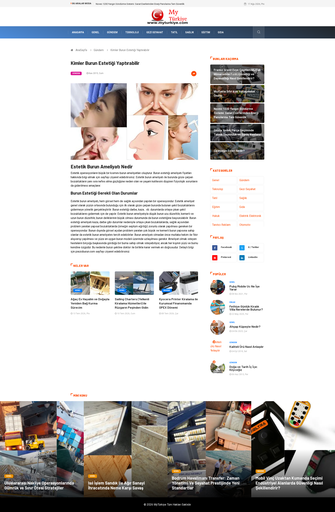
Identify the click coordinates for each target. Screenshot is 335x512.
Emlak (232, 302)
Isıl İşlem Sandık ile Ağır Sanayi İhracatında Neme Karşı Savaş (116, 485)
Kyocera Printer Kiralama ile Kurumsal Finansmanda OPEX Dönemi (178, 303)
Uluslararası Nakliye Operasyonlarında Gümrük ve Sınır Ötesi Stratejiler (39, 485)
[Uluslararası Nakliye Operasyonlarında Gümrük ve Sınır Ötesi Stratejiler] (42, 449)
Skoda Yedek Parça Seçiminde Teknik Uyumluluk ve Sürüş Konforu (129, 4)
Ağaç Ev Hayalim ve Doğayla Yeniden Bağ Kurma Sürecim (90, 303)
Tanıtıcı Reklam (221, 224)
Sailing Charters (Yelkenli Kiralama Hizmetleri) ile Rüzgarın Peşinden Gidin (132, 303)
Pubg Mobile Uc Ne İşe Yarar (244, 287)
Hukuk (216, 216)
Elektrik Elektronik (250, 216)
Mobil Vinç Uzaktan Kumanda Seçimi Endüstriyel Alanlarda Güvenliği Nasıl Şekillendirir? (289, 482)
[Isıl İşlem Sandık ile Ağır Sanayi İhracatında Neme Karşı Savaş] (126, 449)
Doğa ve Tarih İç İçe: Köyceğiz (243, 368)
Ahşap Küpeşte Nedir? (244, 326)
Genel (95, 32)
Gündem (112, 32)
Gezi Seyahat (154, 32)
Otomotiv (245, 224)
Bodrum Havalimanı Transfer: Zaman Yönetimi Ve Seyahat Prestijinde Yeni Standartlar (206, 482)
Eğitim (206, 32)
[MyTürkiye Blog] (167, 16)
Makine (166, 290)
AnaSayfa (78, 32)
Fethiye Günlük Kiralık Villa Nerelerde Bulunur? (246, 307)
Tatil (174, 32)
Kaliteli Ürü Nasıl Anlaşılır (246, 347)
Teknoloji (132, 32)
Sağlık (189, 32)
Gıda (221, 32)
